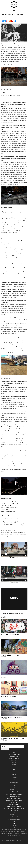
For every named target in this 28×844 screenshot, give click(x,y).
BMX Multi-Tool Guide (14, 804)
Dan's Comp (14, 825)
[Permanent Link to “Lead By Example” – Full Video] (14, 646)
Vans (14, 821)
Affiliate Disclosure (14, 782)
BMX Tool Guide (14, 802)
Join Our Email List (14, 791)
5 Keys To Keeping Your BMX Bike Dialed (14, 808)
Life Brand (14, 827)
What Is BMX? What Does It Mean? (14, 794)
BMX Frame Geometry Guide (14, 798)
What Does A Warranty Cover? (14, 796)
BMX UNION (14, 4)
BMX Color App (14, 756)
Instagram (14, 774)
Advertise (14, 762)
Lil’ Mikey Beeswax (15, 95)
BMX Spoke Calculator (14, 758)
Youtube (14, 772)
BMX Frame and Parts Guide (14, 806)
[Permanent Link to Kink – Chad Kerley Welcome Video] (14, 708)
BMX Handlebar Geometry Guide (14, 800)
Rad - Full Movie (14, 810)
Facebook (14, 766)
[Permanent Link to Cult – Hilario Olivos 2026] (14, 688)
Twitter (14, 769)
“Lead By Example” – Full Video (10, 655)
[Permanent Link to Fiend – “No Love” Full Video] (14, 667)
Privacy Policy (14, 780)
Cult (7, 95)
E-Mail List (14, 777)
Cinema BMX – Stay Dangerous (10, 634)
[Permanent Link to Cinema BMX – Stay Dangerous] (14, 626)
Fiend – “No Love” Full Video (9, 676)
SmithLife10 (10, 509)
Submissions (14, 760)
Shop (14, 785)
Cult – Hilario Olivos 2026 (8, 696)
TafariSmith (8, 505)
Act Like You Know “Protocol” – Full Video (12, 738)
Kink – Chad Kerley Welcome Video (11, 717)
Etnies (14, 823)
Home (14, 752)
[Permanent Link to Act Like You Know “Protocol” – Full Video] (14, 729)
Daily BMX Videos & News (14, 754)
